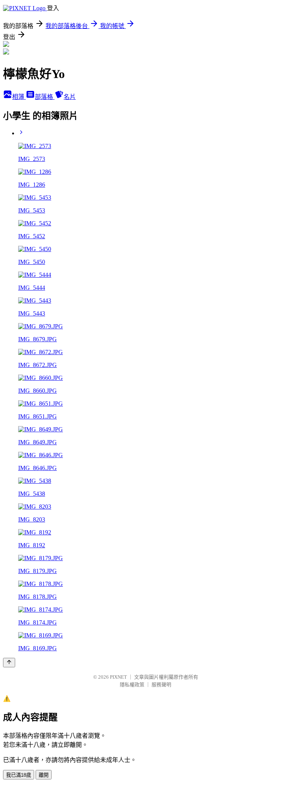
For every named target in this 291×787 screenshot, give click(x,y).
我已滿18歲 (18, 775)
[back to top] (9, 662)
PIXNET (118, 677)
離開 (43, 775)
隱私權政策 (132, 684)
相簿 (19, 97)
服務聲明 (161, 684)
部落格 (45, 97)
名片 (70, 97)
